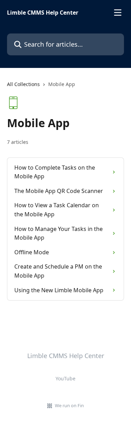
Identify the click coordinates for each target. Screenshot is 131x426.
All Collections (23, 84)
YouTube (65, 378)
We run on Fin (69, 405)
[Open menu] (117, 12)
